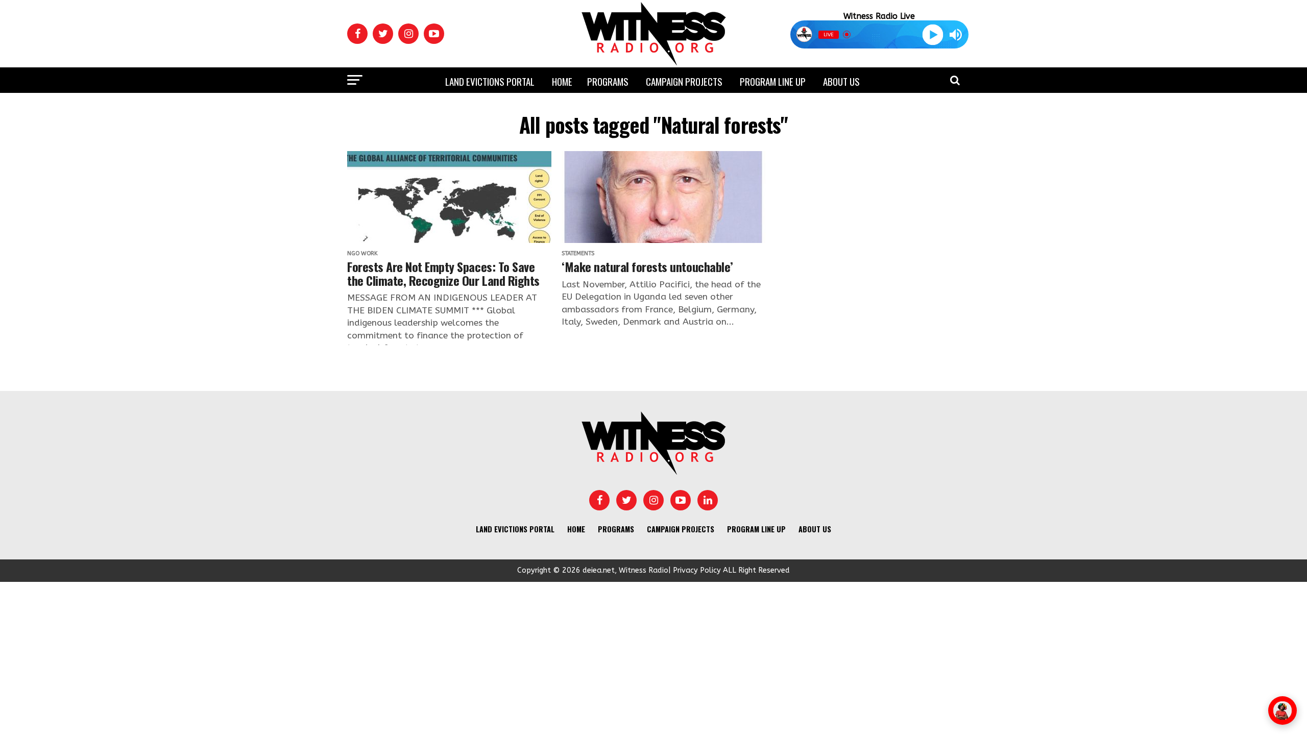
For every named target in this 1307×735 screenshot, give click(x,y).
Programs (607, 81)
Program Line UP (773, 81)
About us (841, 81)
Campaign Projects (684, 81)
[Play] (932, 34)
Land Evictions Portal (490, 81)
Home (562, 81)
